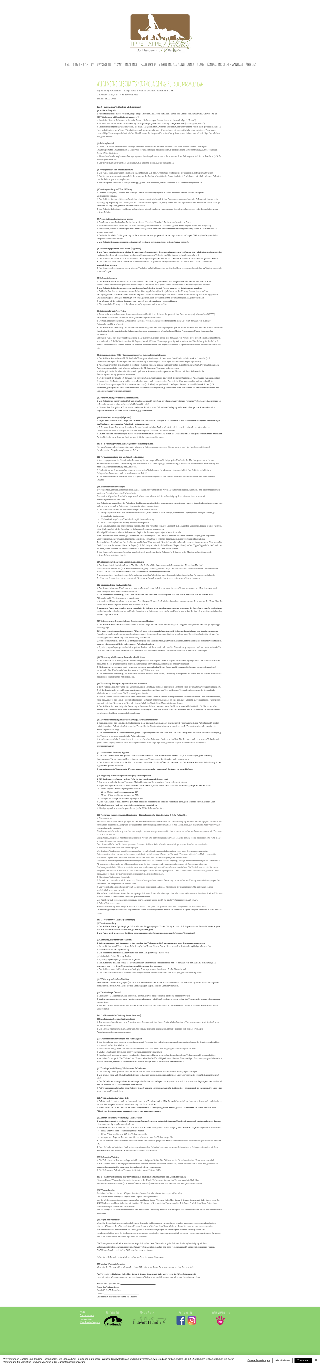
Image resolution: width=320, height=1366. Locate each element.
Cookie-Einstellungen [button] (259, 1360)
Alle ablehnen (282, 1360)
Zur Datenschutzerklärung (72, 1361)
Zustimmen (303, 1360)
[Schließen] (316, 1360)
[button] (83, 64)
